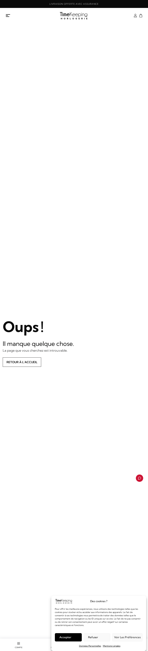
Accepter (65, 637)
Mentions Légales (111, 646)
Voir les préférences (127, 637)
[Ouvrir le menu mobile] (8, 16)
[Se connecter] (135, 15)
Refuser (93, 637)
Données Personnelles (90, 646)
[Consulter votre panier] (141, 15)
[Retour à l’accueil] (74, 16)
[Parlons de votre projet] (139, 478)
